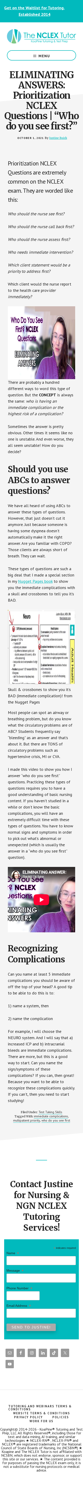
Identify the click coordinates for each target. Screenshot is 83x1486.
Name (12, 1253)
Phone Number (19, 1288)
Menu (44, 56)
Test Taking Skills (50, 1112)
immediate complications (51, 1116)
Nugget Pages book (35, 581)
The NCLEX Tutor (41, 36)
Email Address (18, 1306)
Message (15, 1270)
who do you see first (56, 1120)
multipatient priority (26, 1120)
